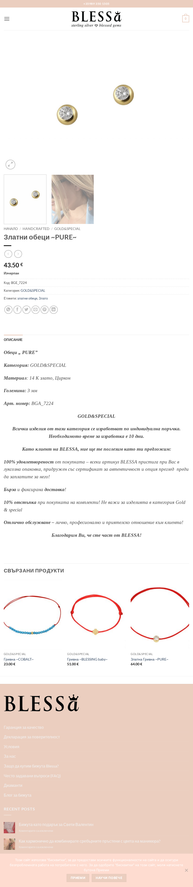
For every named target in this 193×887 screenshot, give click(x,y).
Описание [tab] (13, 340)
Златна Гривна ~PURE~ (149, 659)
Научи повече (109, 878)
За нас (10, 756)
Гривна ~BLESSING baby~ (87, 659)
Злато (43, 298)
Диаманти (13, 785)
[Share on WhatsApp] (8, 310)
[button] (7, 19)
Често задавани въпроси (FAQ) (32, 775)
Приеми (78, 878)
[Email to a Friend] (35, 310)
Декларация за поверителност (32, 736)
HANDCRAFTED (36, 229)
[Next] (179, 105)
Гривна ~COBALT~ (19, 659)
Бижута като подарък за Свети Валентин (56, 824)
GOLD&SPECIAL (67, 229)
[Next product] (8, 254)
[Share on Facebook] (17, 310)
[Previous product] (18, 254)
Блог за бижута (17, 795)
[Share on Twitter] (26, 310)
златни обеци (27, 298)
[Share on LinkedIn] (54, 310)
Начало (11, 229)
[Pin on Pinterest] (44, 310)
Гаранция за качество (24, 727)
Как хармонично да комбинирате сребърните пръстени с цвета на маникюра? (89, 841)
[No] (186, 872)
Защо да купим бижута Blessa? (31, 765)
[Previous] (13, 105)
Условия (11, 746)
